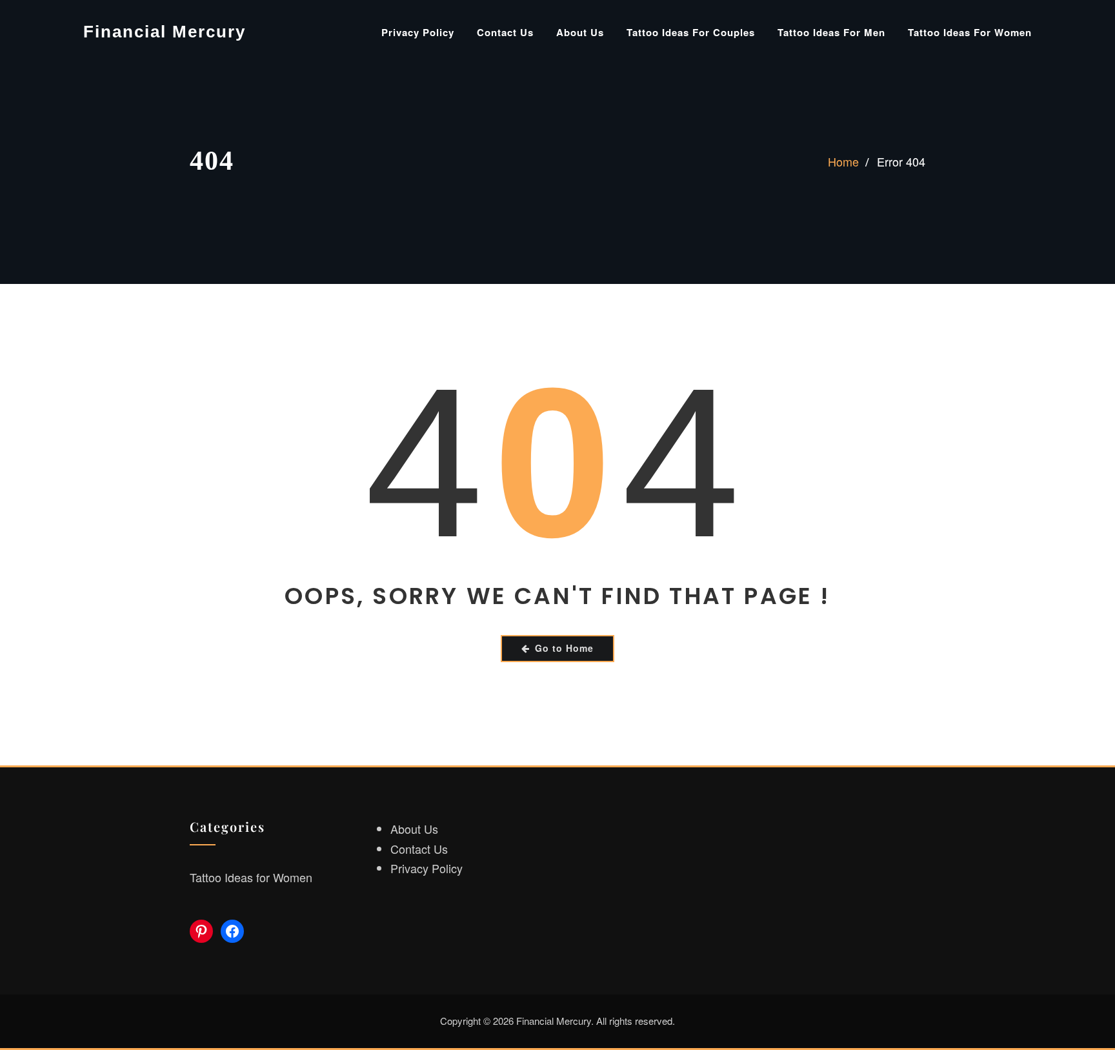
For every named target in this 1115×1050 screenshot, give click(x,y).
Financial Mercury (164, 32)
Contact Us (505, 32)
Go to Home (564, 647)
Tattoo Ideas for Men (831, 32)
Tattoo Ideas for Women (970, 32)
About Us (580, 32)
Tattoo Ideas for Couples (691, 32)
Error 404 (901, 161)
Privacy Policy (417, 32)
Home (843, 161)
